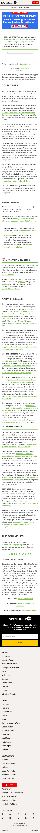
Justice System (7, 727)
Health (4, 719)
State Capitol (7, 742)
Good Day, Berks (8, 771)
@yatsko (21, 282)
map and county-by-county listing (18, 245)
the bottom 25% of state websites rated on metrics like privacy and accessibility (20, 232)
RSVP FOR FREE (8, 275)
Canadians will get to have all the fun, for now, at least (19, 445)
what (30, 344)
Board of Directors (9, 664)
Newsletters (8, 756)
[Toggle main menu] (28, 3)
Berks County (7, 675)
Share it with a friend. (25, 599)
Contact (5, 686)
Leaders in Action (9, 800)
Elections (5, 708)
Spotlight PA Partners (10, 667)
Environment (7, 712)
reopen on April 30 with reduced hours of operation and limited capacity (19, 455)
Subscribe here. (30, 610)
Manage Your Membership (12, 793)
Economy (5, 704)
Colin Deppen (25, 68)
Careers (5, 679)
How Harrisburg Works (11, 723)
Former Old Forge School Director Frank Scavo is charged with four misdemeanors (17, 313)
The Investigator (8, 763)
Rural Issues (7, 738)
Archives (5, 749)
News (4, 700)
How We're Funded (9, 796)
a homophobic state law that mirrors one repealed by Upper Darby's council (19, 219)
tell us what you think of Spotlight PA (17, 39)
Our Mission (7, 656)
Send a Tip (6, 690)
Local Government (9, 730)
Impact (4, 671)
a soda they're (18, 522)
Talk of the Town (8, 778)
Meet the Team (8, 660)
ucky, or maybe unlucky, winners (18, 524)
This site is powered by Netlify (20, 825)
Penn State (6, 734)
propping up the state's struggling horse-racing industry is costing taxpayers (19, 348)
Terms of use (5, 830)
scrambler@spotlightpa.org (12, 544)
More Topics (7, 746)
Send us (5, 284)
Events (4, 715)
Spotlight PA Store (9, 804)
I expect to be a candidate (18, 359)
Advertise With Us (9, 694)
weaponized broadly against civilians (15, 181)
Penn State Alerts (9, 775)
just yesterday (16, 422)
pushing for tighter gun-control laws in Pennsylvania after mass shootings (21, 381)
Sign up (20, 643)
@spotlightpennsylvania (11, 289)
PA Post (5, 759)
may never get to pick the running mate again (19, 371)
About (5, 652)
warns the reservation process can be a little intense (20, 478)
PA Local (5, 767)
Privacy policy (34, 830)
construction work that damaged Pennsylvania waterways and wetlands (20, 408)
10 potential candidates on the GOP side (16, 366)
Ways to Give (7, 789)
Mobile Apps (7, 683)
